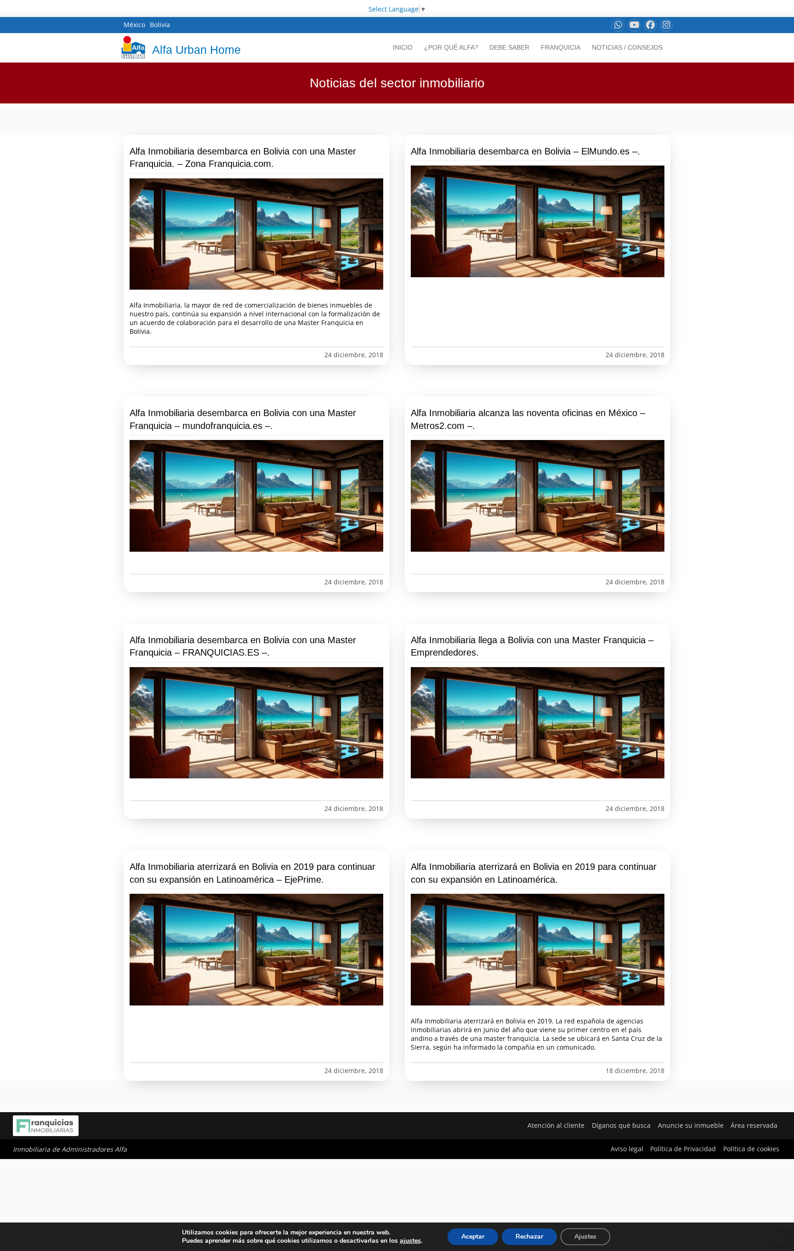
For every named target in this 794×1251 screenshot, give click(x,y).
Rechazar (529, 1236)
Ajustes (585, 1236)
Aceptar (472, 1236)
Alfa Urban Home (196, 49)
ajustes (410, 1241)
